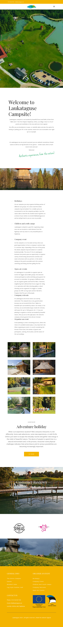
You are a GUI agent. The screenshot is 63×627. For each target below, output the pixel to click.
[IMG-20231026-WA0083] (19, 405)
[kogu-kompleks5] (44, 349)
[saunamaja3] (19, 349)
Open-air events (39, 590)
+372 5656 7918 (11, 2)
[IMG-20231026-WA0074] (44, 405)
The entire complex (14, 578)
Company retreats (39, 587)
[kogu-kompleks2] (44, 367)
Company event (38, 581)
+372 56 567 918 (16, 600)
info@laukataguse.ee (19, 2)
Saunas (9, 581)
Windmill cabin (12, 584)
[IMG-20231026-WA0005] (19, 385)
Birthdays (36, 578)
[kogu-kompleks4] (19, 367)
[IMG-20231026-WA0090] (44, 385)
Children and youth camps (42, 584)
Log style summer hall (15, 587)
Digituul (49, 617)
